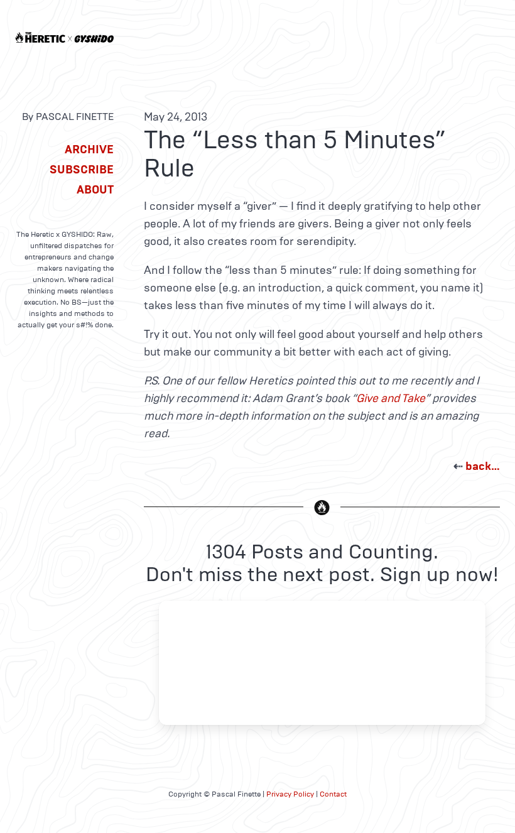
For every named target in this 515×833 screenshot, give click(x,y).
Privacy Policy (290, 794)
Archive (89, 149)
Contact (333, 794)
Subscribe (82, 170)
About (95, 190)
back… (482, 466)
